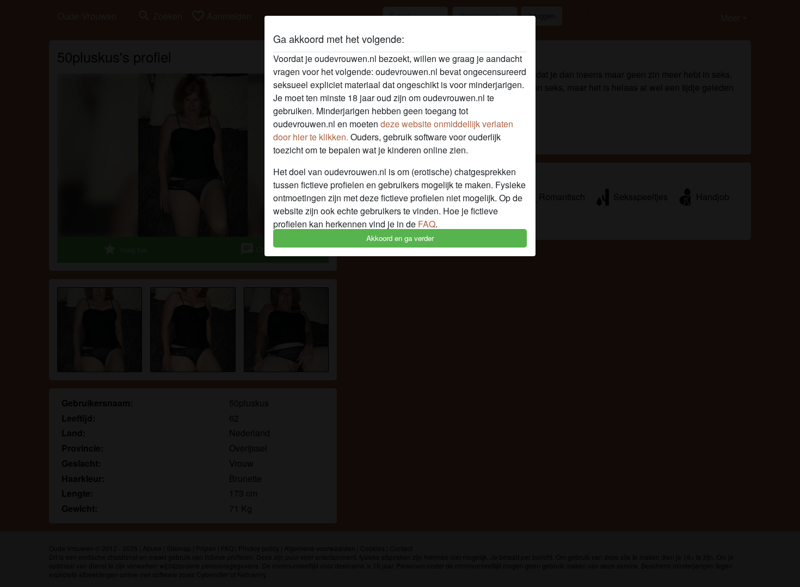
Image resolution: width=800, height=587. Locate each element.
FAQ (426, 224)
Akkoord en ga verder (400, 238)
